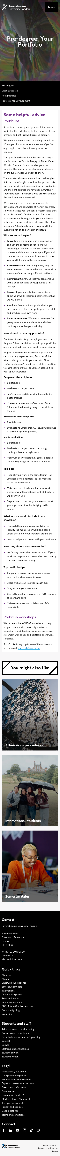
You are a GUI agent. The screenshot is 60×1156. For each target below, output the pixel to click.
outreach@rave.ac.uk (29, 648)
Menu (51, 7)
